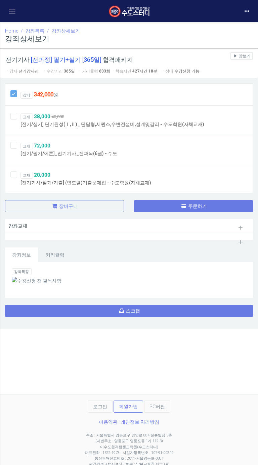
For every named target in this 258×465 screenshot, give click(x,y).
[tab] (129, 226)
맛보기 (244, 56)
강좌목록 (35, 31)
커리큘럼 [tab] (55, 255)
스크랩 (132, 311)
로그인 (100, 406)
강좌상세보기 (66, 31)
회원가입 (128, 406)
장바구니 (68, 206)
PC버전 (157, 406)
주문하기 (197, 206)
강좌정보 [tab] (21, 255)
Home (11, 31)
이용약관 (108, 422)
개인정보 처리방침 (140, 422)
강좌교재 (17, 226)
